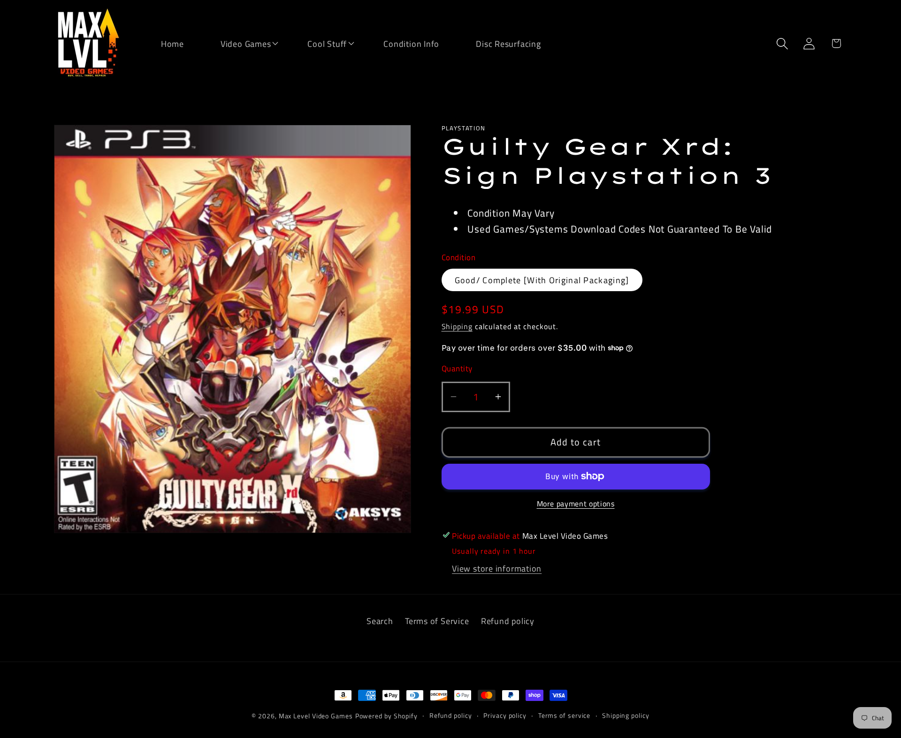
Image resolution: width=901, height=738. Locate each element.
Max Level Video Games (316, 716)
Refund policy (507, 620)
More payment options (576, 504)
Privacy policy (505, 715)
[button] (239, 43)
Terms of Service (437, 620)
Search (380, 620)
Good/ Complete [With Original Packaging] (542, 279)
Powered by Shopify (386, 716)
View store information (497, 567)
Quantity (457, 368)
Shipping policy (625, 715)
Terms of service (564, 715)
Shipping (457, 325)
